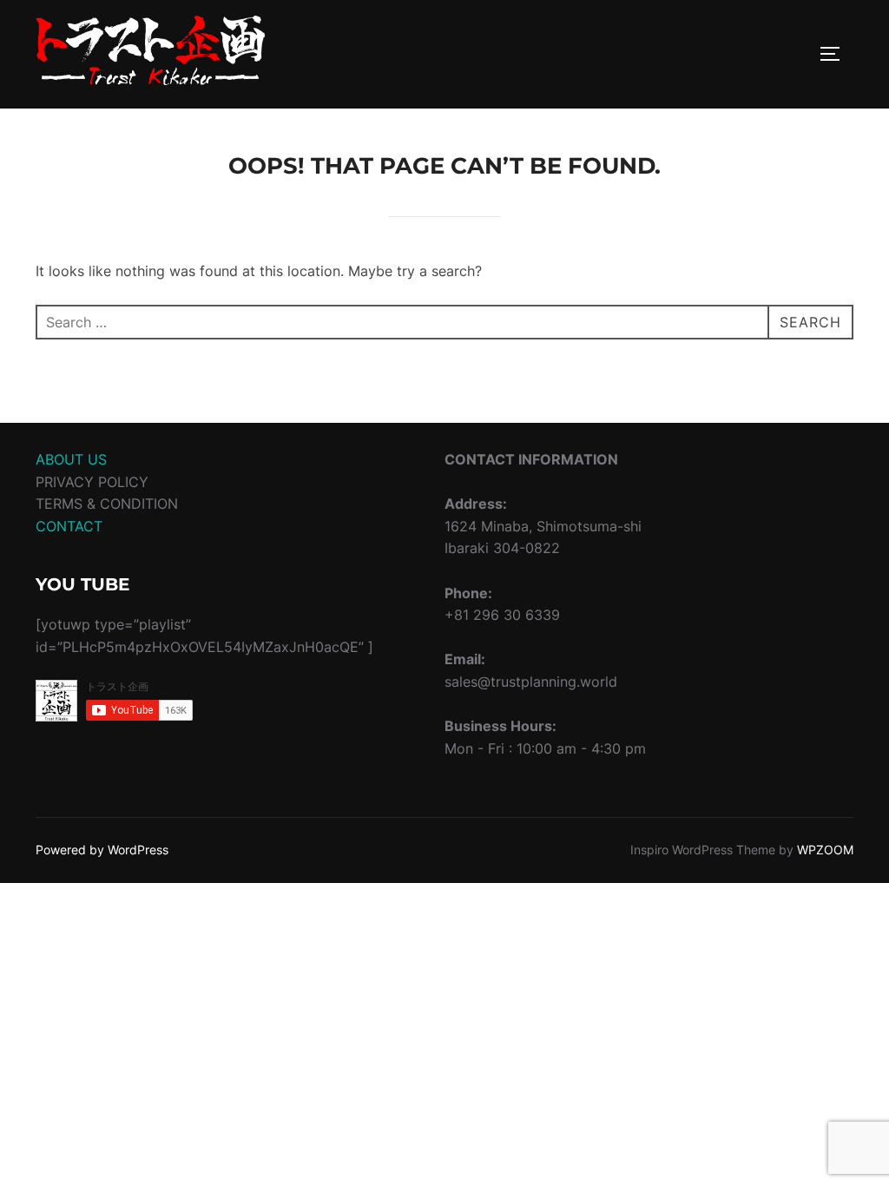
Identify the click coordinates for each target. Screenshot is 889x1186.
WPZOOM (825, 849)
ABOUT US (71, 459)
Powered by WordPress (102, 849)
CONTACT (69, 526)
